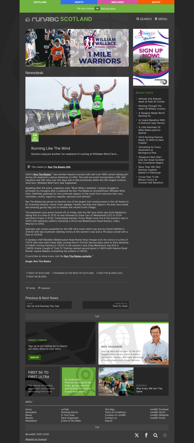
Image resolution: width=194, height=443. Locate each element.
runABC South (157, 417)
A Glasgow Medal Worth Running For (151, 114)
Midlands (117, 2)
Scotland (40, 2)
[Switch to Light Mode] (165, 435)
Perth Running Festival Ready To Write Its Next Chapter (151, 140)
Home (28, 409)
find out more (108, 8)
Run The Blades (42, 174)
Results (29, 417)
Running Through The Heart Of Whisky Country (151, 107)
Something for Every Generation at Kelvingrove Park (149, 150)
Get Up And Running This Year (43, 304)
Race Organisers (70, 417)
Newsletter (31, 420)
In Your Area (67, 415)
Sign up (34, 357)
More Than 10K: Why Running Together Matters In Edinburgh (149, 170)
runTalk (65, 409)
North (79, 2)
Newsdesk (30, 412)
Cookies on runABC (115, 415)
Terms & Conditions (115, 412)
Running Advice (69, 412)
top (97, 316)
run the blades (37, 276)
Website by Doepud (36, 439)
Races (28, 415)
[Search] (155, 435)
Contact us (111, 417)
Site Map (109, 409)
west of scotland (39, 273)
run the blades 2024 (110, 273)
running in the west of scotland (74, 273)
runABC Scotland (159, 409)
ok (97, 8)
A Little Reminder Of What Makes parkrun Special (149, 130)
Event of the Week (71, 420)
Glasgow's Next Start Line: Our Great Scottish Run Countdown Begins (151, 160)
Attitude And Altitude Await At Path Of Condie (151, 100)
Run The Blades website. (78, 256)
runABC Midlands (159, 415)
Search (108, 420)
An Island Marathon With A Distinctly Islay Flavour (151, 121)
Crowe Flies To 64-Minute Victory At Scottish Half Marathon (150, 179)
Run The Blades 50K (59, 167)
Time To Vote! (119, 304)
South (156, 2)
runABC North (157, 412)
